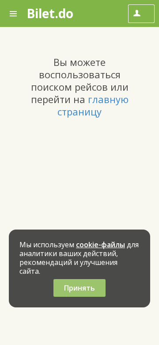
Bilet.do (49, 13)
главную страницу (93, 105)
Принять (79, 288)
